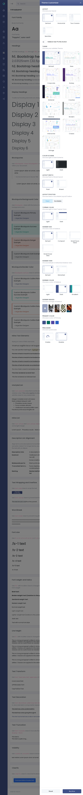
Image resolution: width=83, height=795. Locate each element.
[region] (61, 396)
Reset (51, 791)
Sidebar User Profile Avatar (57, 42)
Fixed (47, 201)
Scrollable (57, 201)
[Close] (80, 3)
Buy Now (72, 791)
